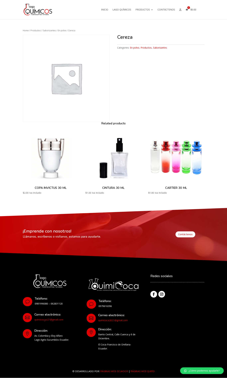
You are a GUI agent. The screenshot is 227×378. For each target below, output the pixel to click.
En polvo (62, 30)
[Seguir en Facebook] (153, 294)
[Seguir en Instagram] (161, 294)
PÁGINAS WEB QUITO (143, 371)
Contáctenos (166, 9)
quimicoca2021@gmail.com (113, 320)
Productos (142, 9)
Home (26, 30)
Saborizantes (49, 30)
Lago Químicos (122, 9)
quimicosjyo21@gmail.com (48, 319)
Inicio (104, 9)
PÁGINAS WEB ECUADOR (114, 371)
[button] (202, 370)
